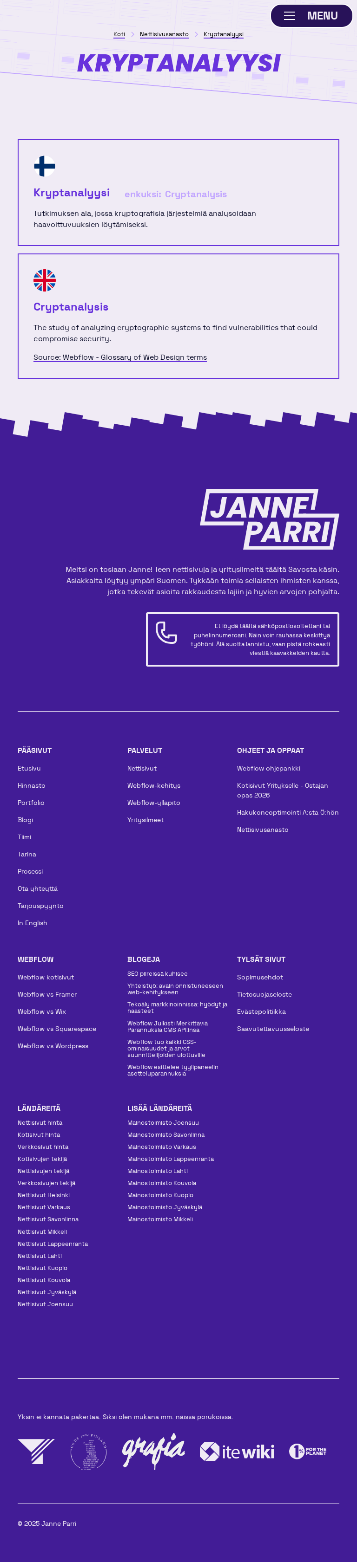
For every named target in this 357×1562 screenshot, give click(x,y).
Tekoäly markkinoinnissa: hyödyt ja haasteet (177, 1007)
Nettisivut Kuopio (42, 1268)
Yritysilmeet (145, 820)
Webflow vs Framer (47, 994)
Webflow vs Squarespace (57, 1028)
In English (32, 923)
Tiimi (24, 837)
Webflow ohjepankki (268, 768)
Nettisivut (142, 768)
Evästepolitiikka (261, 1011)
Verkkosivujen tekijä (46, 1183)
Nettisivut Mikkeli (42, 1232)
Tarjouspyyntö (41, 905)
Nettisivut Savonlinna (48, 1219)
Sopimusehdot (260, 977)
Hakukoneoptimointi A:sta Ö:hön (288, 812)
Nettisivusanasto (263, 829)
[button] (312, 16)
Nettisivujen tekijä (43, 1171)
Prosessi (30, 871)
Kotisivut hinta (39, 1135)
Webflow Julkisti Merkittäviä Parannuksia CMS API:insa (167, 1026)
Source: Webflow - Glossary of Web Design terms (120, 357)
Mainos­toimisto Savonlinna (166, 1135)
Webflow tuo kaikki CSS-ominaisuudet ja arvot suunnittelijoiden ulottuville (166, 1048)
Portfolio (31, 802)
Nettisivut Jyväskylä (47, 1292)
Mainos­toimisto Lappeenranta (170, 1159)
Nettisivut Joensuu (45, 1304)
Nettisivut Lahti (40, 1256)
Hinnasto (32, 785)
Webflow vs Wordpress (53, 1046)
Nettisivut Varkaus (44, 1207)
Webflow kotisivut (46, 977)
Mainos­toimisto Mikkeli (160, 1219)
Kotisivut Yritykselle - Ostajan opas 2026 (282, 790)
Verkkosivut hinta (43, 1147)
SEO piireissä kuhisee (157, 974)
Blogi (25, 820)
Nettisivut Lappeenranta (53, 1244)
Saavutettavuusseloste (273, 1028)
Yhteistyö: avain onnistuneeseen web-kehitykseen (175, 989)
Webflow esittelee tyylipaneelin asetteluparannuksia (172, 1070)
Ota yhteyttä (38, 888)
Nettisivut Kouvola (44, 1280)
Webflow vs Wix (42, 1011)
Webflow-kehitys (153, 785)
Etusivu (29, 768)
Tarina (27, 854)
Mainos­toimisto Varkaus (161, 1147)
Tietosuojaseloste (264, 994)
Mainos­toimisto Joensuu (163, 1123)
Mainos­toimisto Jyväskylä (164, 1207)
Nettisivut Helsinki (44, 1195)
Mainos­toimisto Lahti (157, 1171)
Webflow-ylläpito (153, 802)
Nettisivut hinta (40, 1123)
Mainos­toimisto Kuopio (160, 1195)
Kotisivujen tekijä (42, 1159)
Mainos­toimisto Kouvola (161, 1183)
